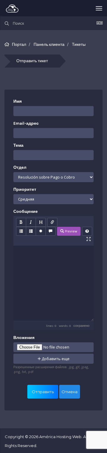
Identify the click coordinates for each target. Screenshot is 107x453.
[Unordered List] (21, 231)
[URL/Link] (52, 222)
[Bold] (21, 222)
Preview (70, 231)
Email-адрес (26, 123)
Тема (18, 145)
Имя (17, 101)
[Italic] (31, 222)
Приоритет (24, 189)
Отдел (19, 167)
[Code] (41, 231)
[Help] (87, 231)
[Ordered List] (31, 231)
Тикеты (79, 44)
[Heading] (41, 222)
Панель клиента (49, 44)
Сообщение (25, 211)
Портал (19, 44)
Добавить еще (55, 358)
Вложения (23, 337)
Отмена (70, 391)
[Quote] (50, 231)
